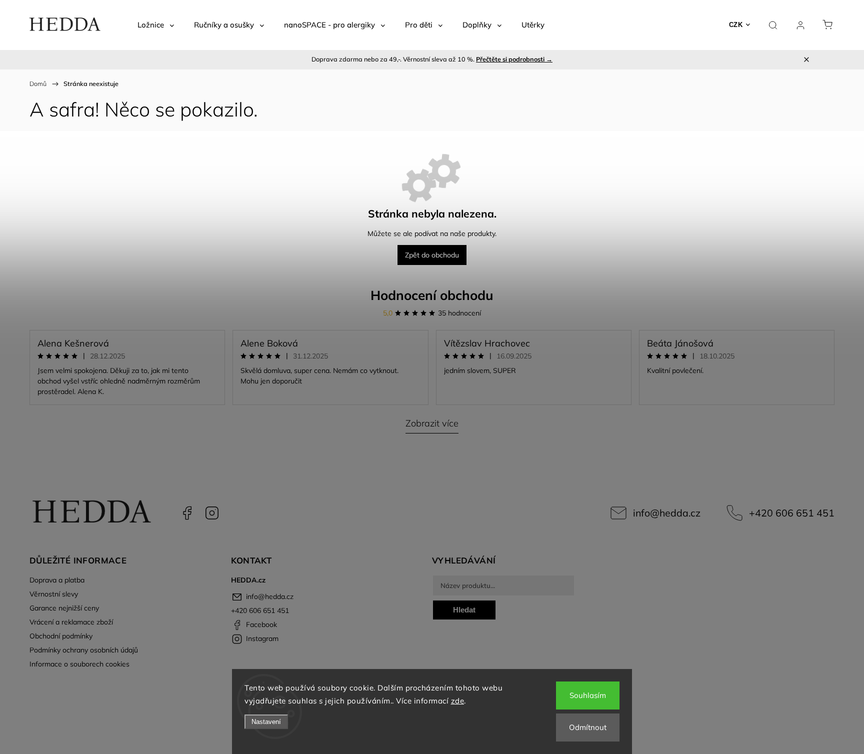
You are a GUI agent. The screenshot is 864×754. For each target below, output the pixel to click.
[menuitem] (156, 25)
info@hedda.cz (666, 512)
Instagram (212, 513)
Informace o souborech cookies (80, 664)
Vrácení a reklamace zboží (71, 622)
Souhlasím (588, 695)
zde (457, 701)
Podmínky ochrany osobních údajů (84, 650)
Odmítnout (587, 727)
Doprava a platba (57, 580)
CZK (736, 24)
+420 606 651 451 (791, 512)
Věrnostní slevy (54, 594)
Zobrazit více (432, 423)
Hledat (464, 610)
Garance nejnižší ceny (64, 608)
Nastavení (266, 722)
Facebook (187, 513)
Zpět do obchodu (432, 255)
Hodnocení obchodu (432, 295)
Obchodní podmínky (61, 636)
